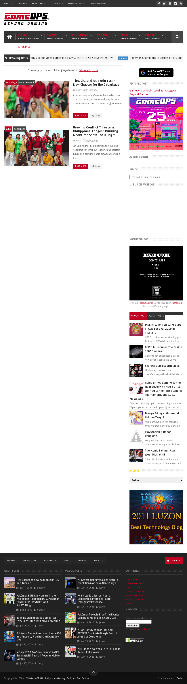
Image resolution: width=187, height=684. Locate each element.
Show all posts (88, 70)
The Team (22, 3)
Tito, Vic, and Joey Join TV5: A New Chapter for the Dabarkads (96, 83)
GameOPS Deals (98, 3)
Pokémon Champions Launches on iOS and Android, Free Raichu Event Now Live (38, 637)
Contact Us (57, 3)
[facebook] (159, 3)
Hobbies (152, 37)
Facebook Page (147, 303)
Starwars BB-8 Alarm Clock (162, 366)
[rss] (180, 3)
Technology (80, 37)
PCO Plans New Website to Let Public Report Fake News (98, 651)
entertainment (26, 82)
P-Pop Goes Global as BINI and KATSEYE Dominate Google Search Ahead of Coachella (97, 633)
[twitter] (164, 3)
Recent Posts (156, 315)
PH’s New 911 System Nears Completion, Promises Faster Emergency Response (94, 599)
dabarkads (19, 129)
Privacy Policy (39, 3)
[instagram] (175, 3)
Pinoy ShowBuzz (77, 3)
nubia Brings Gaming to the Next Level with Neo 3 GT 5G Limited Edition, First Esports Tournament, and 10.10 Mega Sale (155, 390)
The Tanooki (131, 579)
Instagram (177, 303)
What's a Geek (132, 587)
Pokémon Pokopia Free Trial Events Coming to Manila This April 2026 (98, 616)
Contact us (176, 560)
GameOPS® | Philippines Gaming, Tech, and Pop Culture (59, 678)
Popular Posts (138, 315)
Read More (81, 115)
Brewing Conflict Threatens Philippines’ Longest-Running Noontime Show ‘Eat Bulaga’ (95, 131)
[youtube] (169, 3)
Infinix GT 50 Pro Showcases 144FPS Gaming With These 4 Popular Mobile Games (38, 655)
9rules (180, 678)
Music (129, 37)
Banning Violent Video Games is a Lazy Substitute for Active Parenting (54, 58)
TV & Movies (104, 37)
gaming (109, 58)
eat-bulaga (11, 82)
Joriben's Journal (134, 599)
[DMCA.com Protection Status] (134, 641)
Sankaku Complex (134, 591)
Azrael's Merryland (135, 595)
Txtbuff (129, 603)
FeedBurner (146, 629)
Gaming (55, 37)
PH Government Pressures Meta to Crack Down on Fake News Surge (97, 582)
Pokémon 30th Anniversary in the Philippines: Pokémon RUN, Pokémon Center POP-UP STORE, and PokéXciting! (37, 600)
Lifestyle (24, 48)
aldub (8, 129)
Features (28, 37)
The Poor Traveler (134, 583)
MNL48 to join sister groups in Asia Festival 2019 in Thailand (163, 328)
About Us (8, 3)
